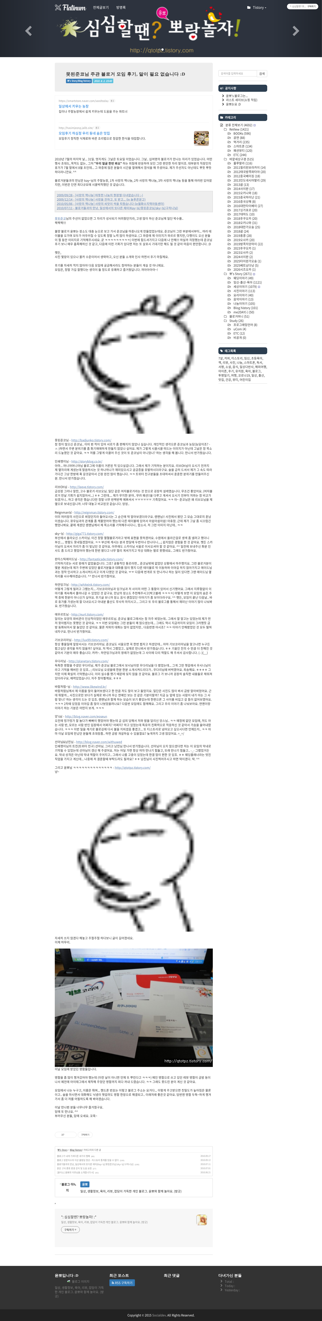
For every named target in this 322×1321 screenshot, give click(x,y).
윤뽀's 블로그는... (237, 95)
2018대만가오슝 (246, 227)
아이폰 (222, 371)
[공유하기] (67, 1135)
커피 (227, 358)
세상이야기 (245, 286)
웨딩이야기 (243, 278)
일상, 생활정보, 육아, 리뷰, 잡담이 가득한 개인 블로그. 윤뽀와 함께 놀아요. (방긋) (104, 1222)
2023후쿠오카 (244, 248)
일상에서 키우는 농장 (74, 106)
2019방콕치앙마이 (248, 244)
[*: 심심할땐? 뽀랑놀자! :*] (70, 7)
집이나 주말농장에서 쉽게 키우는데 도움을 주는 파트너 (93, 111)
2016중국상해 (244, 201)
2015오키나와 (245, 193)
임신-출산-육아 (247, 282)
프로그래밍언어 (245, 324)
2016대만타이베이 (248, 205)
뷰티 (235, 379)
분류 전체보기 (238, 125)
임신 (247, 358)
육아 (248, 371)
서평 (221, 366)
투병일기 (224, 375)
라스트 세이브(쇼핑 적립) (241, 100)
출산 (261, 375)
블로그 (256, 371)
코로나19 (244, 375)
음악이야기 (243, 299)
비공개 (239, 337)
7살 (220, 358)
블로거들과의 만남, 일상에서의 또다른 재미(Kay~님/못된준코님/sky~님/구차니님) (95, 1164)
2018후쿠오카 (245, 218)
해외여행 (260, 366)
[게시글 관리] (72, 1135)
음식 (235, 366)
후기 (231, 371)
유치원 (239, 371)
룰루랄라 (242, 163)
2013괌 (241, 184)
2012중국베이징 (246, 176)
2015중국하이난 (246, 197)
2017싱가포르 (245, 210)
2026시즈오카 (244, 269)
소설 (228, 366)
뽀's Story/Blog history (79, 81)
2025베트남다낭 (245, 265)
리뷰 (225, 362)
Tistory (258, 7)
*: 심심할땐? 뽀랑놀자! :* (78, 1217)
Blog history (76, 1150)
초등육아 (256, 358)
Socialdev (159, 1315)
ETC (240, 154)
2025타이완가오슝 (247, 261)
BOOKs (242, 133)
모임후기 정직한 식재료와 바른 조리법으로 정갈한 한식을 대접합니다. (102, 138)
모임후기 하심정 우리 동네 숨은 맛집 (84, 133)
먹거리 (241, 142)
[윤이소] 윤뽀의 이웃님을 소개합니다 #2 (75, 1172)
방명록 (121, 7)
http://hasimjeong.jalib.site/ (76, 127)
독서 (259, 362)
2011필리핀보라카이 (249, 167)
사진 (232, 362)
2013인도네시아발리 (249, 180)
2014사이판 (244, 188)
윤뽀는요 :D (233, 104)
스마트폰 (242, 146)
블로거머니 (239, 316)
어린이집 (245, 379)
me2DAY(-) (243, 312)
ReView (239, 129)
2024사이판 (243, 256)
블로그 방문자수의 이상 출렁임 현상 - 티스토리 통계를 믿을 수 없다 (88, 1160)
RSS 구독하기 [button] (123, 1282)
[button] (24, 28)
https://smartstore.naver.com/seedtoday (83, 100)
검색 (262, 73)
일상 (254, 375)
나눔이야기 (244, 303)
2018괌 (241, 231)
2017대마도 (244, 214)
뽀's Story (62, 1150)
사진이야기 (244, 291)
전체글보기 (101, 7)
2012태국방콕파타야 (249, 171)
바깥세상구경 (241, 159)
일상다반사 (247, 366)
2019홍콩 (242, 235)
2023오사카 (243, 252)
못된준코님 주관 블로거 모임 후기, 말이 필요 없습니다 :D (125, 74)
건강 (228, 379)
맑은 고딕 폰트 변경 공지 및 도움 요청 (74, 1168)
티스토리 (237, 358)
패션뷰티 (242, 150)
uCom (239, 329)
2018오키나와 (245, 222)
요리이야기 (243, 295)
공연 (239, 137)
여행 (234, 375)
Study (236, 320)
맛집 (221, 379)
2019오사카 (244, 240)
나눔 (239, 362)
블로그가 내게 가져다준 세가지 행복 (73, 1156)
